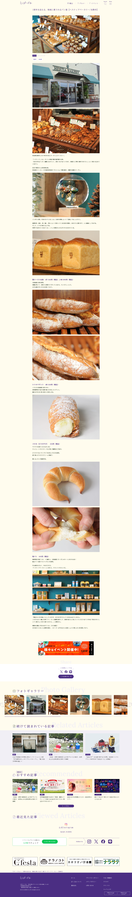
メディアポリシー (91, 881)
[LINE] (110, 841)
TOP (14, 871)
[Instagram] (89, 841)
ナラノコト (106, 885)
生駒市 (34, 59)
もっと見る (65, 806)
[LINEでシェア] (70, 671)
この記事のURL (65, 676)
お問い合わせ (90, 885)
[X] (96, 841)
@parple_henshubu (66, 832)
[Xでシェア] (61, 671)
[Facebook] (103, 841)
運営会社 (73, 885)
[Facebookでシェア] (66, 671)
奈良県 (40, 59)
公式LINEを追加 (49, 841)
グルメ (19, 871)
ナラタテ (106, 881)
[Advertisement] (66, 636)
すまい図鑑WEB (107, 878)
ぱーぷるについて (76, 881)
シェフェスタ (107, 889)
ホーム (73, 878)
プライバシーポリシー (92, 878)
